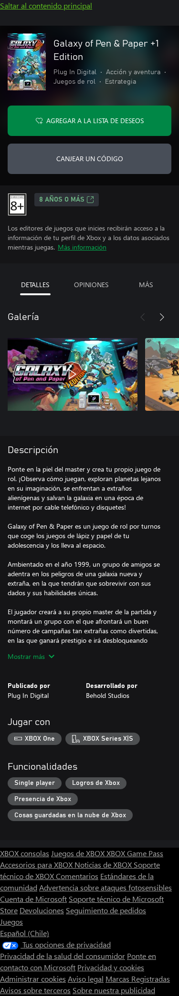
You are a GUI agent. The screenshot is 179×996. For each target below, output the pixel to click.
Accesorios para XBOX (37, 865)
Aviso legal (86, 979)
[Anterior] (142, 317)
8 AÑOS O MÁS (61, 199)
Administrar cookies (33, 979)
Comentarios (77, 876)
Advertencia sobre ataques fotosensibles (105, 887)
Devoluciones (42, 910)
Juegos (11, 922)
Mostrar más (26, 656)
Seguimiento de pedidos (106, 910)
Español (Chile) (24, 933)
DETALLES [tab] (35, 284)
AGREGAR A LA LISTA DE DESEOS (95, 120)
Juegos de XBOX (78, 853)
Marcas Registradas (137, 979)
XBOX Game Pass (134, 853)
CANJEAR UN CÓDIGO (89, 158)
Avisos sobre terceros (35, 990)
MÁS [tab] (146, 284)
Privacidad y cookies (110, 967)
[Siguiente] (161, 317)
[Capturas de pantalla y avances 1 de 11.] (72, 374)
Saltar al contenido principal (46, 5)
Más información (82, 246)
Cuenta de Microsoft (33, 899)
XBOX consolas (24, 853)
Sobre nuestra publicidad (114, 990)
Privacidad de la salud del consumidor (62, 956)
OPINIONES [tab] (91, 284)
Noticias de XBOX (104, 865)
